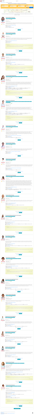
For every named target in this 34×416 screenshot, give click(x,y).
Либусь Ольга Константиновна (10, 32)
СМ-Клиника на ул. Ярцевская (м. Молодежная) (15, 151)
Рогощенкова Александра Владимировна (11, 279)
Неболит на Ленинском (13, 302)
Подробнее (20, 72)
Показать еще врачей (17, 408)
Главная (1, 2)
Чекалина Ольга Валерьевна (10, 100)
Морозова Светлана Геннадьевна (11, 175)
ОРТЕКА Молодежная (13, 62)
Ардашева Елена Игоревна (10, 362)
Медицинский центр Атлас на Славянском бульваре (16, 135)
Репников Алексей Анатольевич (11, 125)
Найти (31, 7)
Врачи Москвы (4, 2)
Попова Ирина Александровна (10, 257)
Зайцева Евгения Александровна (11, 158)
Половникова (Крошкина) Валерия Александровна (13, 215)
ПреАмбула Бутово (13, 392)
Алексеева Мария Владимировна (11, 75)
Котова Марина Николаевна (9, 235)
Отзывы (17, 72)
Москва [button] (17, 1)
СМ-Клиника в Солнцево (13, 25)
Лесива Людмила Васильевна (10, 53)
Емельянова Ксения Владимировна (10, 331)
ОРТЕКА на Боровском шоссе (14, 40)
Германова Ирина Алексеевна (10, 17)
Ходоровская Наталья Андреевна (10, 316)
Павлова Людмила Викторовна (11, 294)
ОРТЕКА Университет (12, 324)
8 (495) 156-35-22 (10, 26)
